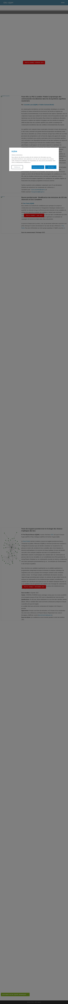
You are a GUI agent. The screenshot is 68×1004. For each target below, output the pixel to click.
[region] (34, 159)
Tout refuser (51, 167)
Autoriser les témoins (38, 167)
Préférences (17, 167)
